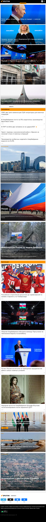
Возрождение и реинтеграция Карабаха (23, 471)
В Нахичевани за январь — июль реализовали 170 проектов (15, 483)
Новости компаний (25, 508)
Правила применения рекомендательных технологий (11, 508)
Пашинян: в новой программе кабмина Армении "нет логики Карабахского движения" (19, 486)
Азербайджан (23, 164)
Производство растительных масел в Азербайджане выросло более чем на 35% (21, 179)
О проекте (3, 506)
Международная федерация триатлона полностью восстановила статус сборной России (21, 217)
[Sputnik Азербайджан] (6, 2)
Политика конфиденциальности (25, 506)
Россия (23, 202)
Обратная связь (33, 508)
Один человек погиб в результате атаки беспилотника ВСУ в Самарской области (21, 254)
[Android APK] (4, 511)
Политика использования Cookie (38, 506)
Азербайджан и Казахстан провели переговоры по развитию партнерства (19, 177)
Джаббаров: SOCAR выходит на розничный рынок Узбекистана (16, 174)
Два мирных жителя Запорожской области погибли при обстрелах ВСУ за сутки (21, 214)
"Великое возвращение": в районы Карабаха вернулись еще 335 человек (19, 481)
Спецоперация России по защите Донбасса (10, 5)
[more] (44, 23)
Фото (2, 433)
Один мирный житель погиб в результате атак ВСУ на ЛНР (15, 211)
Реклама (38, 508)
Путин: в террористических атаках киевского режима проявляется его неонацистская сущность (18, 250)
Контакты (7, 506)
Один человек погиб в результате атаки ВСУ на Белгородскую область (18, 256)
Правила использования (14, 506)
